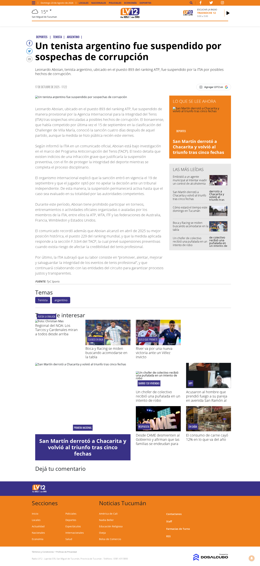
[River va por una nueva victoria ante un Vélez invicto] (158, 344)
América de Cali (108, 513)
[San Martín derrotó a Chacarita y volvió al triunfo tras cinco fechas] (83, 398)
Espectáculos (73, 526)
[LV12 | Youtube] (203, 488)
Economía (130, 3)
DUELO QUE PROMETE (148, 339)
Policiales (115, 3)
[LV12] (39, 492)
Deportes (145, 3)
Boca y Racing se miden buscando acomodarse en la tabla (190, 226)
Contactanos (174, 514)
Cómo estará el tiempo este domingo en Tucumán (190, 209)
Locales (83, 3)
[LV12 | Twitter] (211, 3)
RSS (168, 536)
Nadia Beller (106, 520)
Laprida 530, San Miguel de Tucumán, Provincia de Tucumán (73, 558)
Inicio (35, 513)
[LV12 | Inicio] (224, 502)
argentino (61, 300)
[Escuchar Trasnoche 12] (228, 13)
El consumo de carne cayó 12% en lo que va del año (207, 437)
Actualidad (38, 526)
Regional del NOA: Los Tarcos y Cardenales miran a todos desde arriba (56, 329)
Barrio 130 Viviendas (149, 383)
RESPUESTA (143, 426)
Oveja (102, 532)
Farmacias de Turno (178, 528)
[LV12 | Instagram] (222, 3)
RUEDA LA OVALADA (46, 316)
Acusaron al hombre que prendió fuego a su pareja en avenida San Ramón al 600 (206, 398)
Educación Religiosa (111, 526)
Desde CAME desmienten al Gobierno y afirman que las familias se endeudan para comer (158, 441)
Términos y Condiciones (43, 551)
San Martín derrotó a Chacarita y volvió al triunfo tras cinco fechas (198, 146)
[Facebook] (29, 43)
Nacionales (98, 3)
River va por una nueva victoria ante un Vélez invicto (154, 352)
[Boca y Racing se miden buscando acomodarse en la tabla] (107, 344)
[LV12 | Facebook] (200, 3)
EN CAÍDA (193, 426)
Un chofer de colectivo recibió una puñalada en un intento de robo (190, 241)
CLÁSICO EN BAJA (95, 339)
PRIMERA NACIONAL (83, 427)
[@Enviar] (29, 59)
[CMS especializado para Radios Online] (205, 557)
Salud (68, 539)
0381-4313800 (121, 558)
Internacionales (74, 532)
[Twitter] (29, 51)
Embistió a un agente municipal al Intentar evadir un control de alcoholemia (190, 180)
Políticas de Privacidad (66, 551)
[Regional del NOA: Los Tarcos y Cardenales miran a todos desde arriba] (49, 321)
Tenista (43, 300)
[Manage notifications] (252, 558)
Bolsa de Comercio (110, 539)
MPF (190, 383)
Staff (169, 521)
